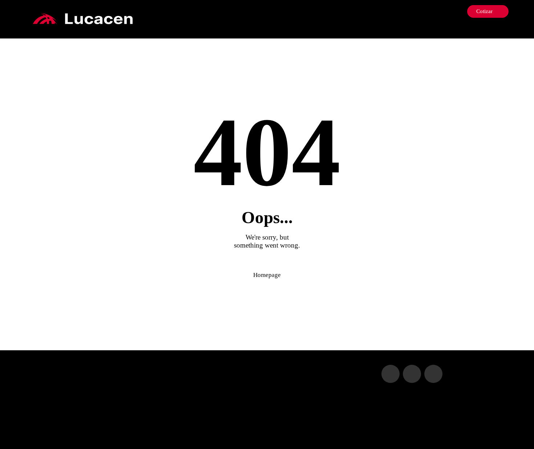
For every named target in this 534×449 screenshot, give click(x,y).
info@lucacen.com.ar (191, 368)
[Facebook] (483, 29)
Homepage (267, 275)
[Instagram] (494, 29)
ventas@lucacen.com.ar (194, 381)
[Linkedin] (505, 29)
